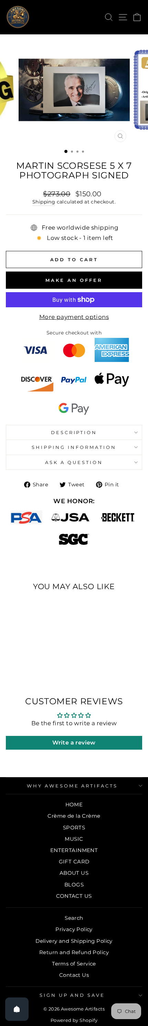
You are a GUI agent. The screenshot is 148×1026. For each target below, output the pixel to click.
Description (74, 432)
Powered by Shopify (74, 1020)
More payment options (74, 316)
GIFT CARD (74, 861)
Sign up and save (72, 995)
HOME (74, 804)
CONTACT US (74, 896)
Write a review (74, 742)
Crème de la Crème (73, 816)
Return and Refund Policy (74, 952)
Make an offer (74, 280)
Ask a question (74, 462)
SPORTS (74, 827)
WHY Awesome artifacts (72, 785)
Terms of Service (74, 963)
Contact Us (74, 975)
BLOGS (74, 884)
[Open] (17, 1009)
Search (74, 918)
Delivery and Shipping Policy (74, 941)
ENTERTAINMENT (74, 850)
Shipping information (74, 447)
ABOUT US (74, 873)
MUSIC (74, 839)
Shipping (43, 202)
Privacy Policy (74, 929)
